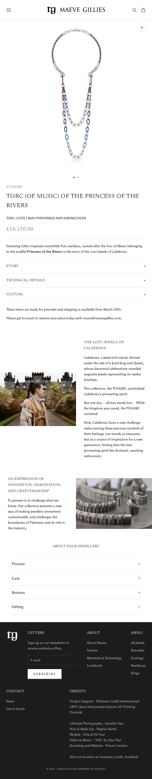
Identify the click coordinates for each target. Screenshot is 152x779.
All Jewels (138, 643)
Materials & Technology (104, 658)
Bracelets (137, 650)
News (10, 701)
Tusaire (14, 187)
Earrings (137, 658)
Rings (135, 673)
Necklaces (138, 665)
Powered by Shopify (91, 769)
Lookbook (94, 665)
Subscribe (44, 674)
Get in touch (15, 709)
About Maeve (96, 643)
